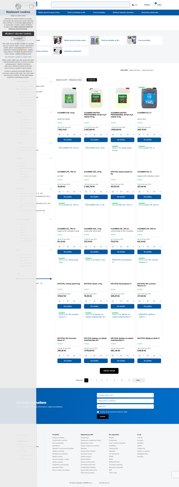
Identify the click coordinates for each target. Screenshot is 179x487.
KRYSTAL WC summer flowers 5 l (146, 285)
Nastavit (18, 39)
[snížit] (59, 134)
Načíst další (109, 371)
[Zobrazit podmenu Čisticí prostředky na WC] (88, 12)
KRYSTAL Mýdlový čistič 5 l (148, 338)
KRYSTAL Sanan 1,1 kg (93, 284)
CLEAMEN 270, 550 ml (146, 229)
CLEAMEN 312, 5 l (144, 172)
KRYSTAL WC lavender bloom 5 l (66, 339)
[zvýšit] (67, 134)
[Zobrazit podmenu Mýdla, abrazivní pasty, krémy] (62, 12)
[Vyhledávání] (90, 4)
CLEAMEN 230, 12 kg (65, 113)
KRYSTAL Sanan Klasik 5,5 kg (121, 173)
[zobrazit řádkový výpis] (161, 70)
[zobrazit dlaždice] (158, 70)
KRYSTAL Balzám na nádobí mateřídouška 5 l (122, 339)
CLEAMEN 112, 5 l (144, 113)
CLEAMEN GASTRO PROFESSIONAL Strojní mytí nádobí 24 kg (95, 115)
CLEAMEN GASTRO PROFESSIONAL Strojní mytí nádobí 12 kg (122, 115)
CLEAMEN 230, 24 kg (92, 172)
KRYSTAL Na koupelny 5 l (121, 284)
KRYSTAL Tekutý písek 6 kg (68, 284)
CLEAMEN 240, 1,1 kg (92, 229)
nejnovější (124, 70)
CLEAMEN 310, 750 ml (120, 229)
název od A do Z (147, 70)
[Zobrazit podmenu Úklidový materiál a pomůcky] (136, 12)
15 (129, 380)
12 (122, 380)
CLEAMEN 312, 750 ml (66, 229)
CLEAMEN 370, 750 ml (66, 172)
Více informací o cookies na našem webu (18, 57)
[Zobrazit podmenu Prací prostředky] (107, 12)
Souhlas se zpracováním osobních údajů (113, 412)
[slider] (51, 279)
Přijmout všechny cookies (18, 34)
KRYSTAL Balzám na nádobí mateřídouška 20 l (95, 339)
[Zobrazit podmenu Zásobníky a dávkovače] (161, 12)
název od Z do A (135, 70)
